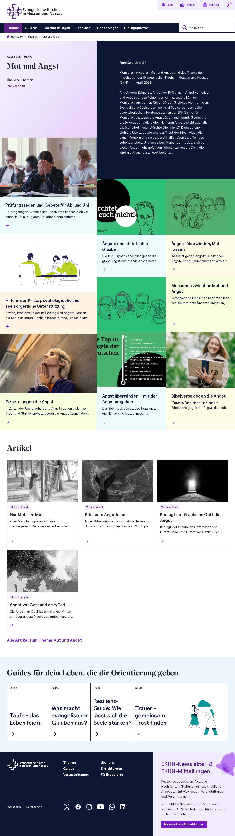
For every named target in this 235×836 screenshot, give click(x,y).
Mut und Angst (51, 36)
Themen (33, 36)
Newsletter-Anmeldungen (184, 824)
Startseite (16, 36)
